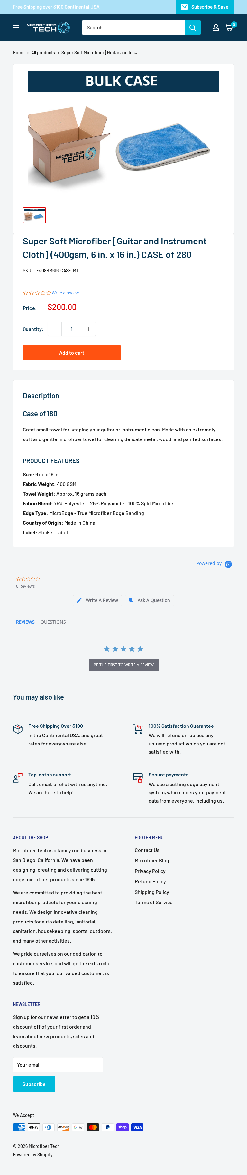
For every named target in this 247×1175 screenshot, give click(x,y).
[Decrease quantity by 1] (54, 329)
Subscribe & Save (209, 7)
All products (43, 52)
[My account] (216, 27)
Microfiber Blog (152, 860)
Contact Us (147, 850)
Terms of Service (154, 902)
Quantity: (33, 329)
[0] (229, 27)
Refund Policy (150, 881)
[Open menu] (16, 27)
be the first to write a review (124, 664)
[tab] (97, 600)
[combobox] (133, 27)
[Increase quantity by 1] (89, 329)
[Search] (193, 27)
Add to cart (71, 353)
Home (19, 52)
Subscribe (34, 1084)
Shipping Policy (152, 892)
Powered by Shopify (33, 1154)
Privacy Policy (150, 871)
